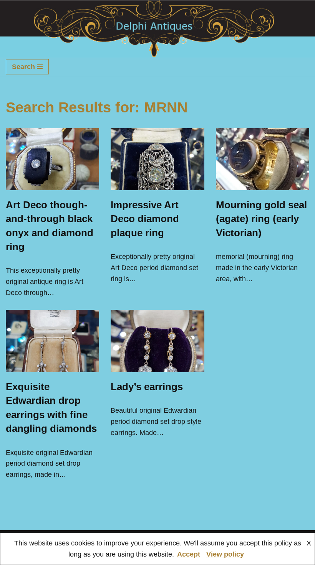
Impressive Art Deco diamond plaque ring (145, 219)
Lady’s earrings (147, 386)
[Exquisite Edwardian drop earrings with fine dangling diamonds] (52, 341)
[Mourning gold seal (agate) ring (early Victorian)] (262, 159)
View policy (225, 554)
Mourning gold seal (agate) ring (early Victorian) (261, 219)
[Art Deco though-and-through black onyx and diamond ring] (52, 159)
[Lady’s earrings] (157, 341)
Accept (188, 554)
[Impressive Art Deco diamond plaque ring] (157, 159)
